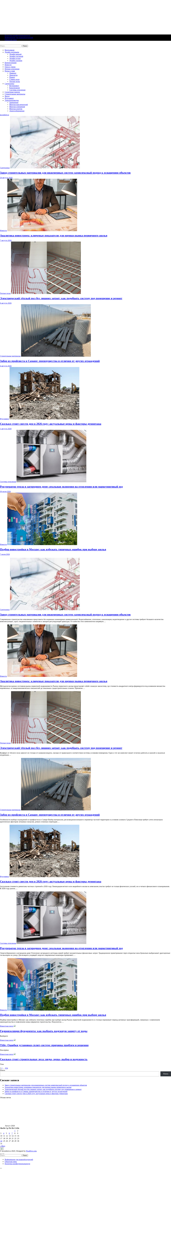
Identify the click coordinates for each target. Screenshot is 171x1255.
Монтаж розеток (15, 109)
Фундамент (9, 98)
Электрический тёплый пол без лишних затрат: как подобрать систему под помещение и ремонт (61, 747)
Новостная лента (6, 1026)
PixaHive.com (31, 1151)
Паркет (12, 77)
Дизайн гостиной (16, 56)
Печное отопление (12, 69)
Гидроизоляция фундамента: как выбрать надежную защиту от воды (43, 1031)
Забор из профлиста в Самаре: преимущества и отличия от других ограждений (50, 814)
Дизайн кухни (15, 58)
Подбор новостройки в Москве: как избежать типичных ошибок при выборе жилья (53, 1014)
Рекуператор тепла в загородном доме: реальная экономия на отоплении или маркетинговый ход (61, 948)
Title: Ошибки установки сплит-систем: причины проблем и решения (44, 1045)
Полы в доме (10, 71)
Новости (8, 65)
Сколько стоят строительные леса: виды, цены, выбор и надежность (43, 1059)
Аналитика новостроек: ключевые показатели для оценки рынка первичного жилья (53, 681)
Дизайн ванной (15, 54)
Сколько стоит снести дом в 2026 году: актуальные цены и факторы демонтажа (50, 881)
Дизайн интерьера (12, 52)
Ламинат (12, 73)
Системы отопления (17, 90)
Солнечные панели (12, 92)
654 (6, 1068)
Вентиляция (9, 50)
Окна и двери (10, 67)
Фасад (7, 96)
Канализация (14, 88)
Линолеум (13, 75)
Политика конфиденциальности (17, 35)
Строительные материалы (15, 94)
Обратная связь (11, 40)
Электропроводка (12, 100)
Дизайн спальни (15, 61)
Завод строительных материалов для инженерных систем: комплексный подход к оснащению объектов (65, 614)
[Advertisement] (70, 16)
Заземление (13, 102)
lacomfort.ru (4, 44)
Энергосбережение (16, 111)
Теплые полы (14, 81)
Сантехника (9, 84)
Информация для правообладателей (19, 38)
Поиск (2, 1070)
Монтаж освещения (17, 107)
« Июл (2, 1146)
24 (1, 1141)
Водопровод (14, 86)
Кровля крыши (11, 63)
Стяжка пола (14, 79)
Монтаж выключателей (18, 105)
